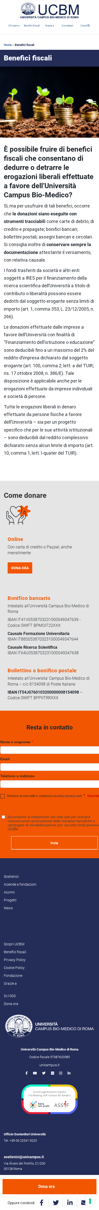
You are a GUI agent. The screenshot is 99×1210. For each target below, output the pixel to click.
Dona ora (46, 1186)
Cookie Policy (14, 968)
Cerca (83, 25)
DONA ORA (20, 568)
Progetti (10, 900)
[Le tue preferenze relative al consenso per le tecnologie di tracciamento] (90, 1201)
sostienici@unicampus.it (24, 1157)
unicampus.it (49, 1065)
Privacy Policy (15, 960)
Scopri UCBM (14, 944)
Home (8, 45)
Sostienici (11, 876)
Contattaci (67, 25)
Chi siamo (14, 25)
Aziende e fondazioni (20, 884)
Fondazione (13, 976)
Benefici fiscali (32, 25)
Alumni (9, 892)
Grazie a (49, 25)
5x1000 (10, 996)
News (8, 908)
